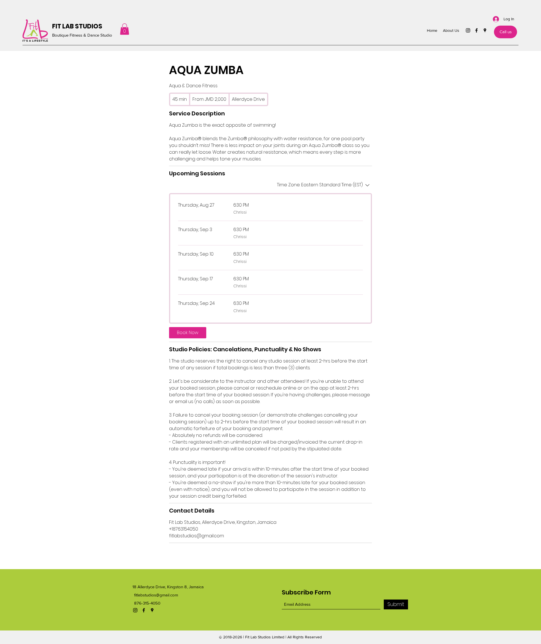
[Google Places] (485, 30)
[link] (187, 332)
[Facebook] (476, 30)
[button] (124, 29)
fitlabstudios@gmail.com (156, 594)
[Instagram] (468, 30)
